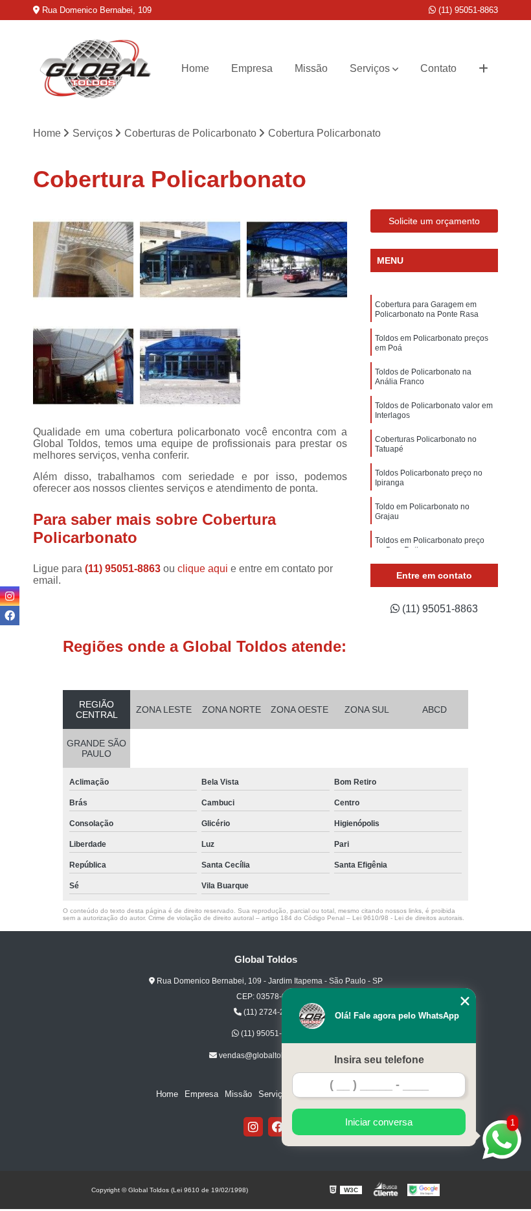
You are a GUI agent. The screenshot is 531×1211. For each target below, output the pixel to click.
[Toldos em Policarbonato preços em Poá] (190, 259)
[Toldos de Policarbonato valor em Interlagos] (83, 366)
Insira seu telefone (379, 1059)
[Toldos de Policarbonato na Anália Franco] (297, 259)
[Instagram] (253, 1126)
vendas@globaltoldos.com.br (269, 1055)
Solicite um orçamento (434, 221)
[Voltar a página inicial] (96, 68)
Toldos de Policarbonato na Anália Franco (423, 376)
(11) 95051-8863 (467, 10)
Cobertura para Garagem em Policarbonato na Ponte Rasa (427, 309)
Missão (311, 68)
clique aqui (202, 568)
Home (195, 68)
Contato (438, 68)
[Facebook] (278, 1126)
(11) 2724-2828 (270, 1012)
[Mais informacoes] (483, 68)
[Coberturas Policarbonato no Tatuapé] (190, 366)
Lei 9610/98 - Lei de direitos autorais (407, 917)
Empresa (252, 68)
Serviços (370, 68)
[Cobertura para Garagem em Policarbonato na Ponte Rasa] (83, 259)
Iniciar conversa (378, 1121)
